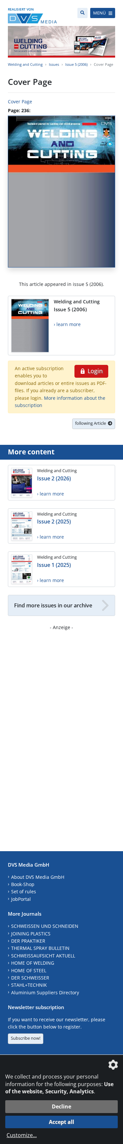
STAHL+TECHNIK (29, 985)
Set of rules (23, 891)
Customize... (22, 1135)
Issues (54, 64)
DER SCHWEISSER (30, 978)
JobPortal (21, 899)
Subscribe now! (25, 1038)
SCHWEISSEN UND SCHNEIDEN (44, 926)
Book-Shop (22, 884)
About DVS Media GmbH (37, 877)
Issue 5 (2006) (76, 64)
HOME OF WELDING (32, 963)
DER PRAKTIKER (28, 941)
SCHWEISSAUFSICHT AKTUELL (43, 956)
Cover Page (20, 101)
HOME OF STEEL (28, 970)
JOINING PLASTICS (31, 933)
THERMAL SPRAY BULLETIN (40, 948)
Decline (61, 1106)
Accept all (61, 1122)
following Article (91, 423)
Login (94, 371)
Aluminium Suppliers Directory (45, 992)
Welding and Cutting (25, 64)
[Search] (82, 13)
